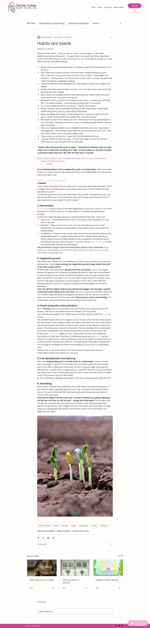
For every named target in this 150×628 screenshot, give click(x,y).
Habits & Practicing (63, 531)
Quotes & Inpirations (78, 23)
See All (120, 556)
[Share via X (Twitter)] (43, 538)
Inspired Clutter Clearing (107, 580)
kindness (103, 526)
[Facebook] (116, 626)
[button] (120, 23)
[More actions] (111, 37)
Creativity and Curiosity (80, 531)
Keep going (83, 526)
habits (55, 526)
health (73, 526)
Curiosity (64, 526)
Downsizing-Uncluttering (51, 23)
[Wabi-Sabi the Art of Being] (42, 568)
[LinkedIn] (122, 626)
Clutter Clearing (44, 526)
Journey (94, 526)
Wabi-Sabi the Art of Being (42, 580)
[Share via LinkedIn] (48, 538)
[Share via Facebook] (38, 538)
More (95, 23)
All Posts (31, 23)
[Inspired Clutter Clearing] (108, 568)
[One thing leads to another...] (75, 568)
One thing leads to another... (71, 581)
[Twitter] (119, 626)
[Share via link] (53, 538)
